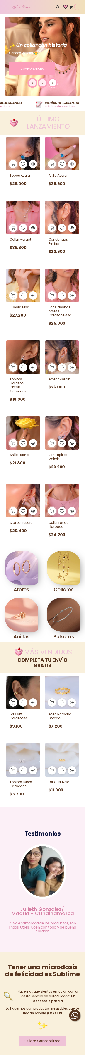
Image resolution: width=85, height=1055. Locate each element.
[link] (23, 232)
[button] (7, 7)
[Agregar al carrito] (13, 164)
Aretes (21, 589)
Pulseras (63, 636)
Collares (64, 589)
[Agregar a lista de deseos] (23, 164)
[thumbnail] (32, 83)
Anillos (21, 636)
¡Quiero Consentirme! (42, 1040)
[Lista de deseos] (65, 6)
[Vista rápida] (33, 164)
